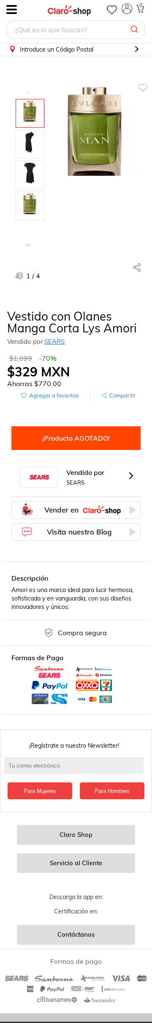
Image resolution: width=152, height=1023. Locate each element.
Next (28, 238)
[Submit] (135, 29)
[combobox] (75, 30)
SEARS (54, 341)
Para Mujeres (40, 791)
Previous (28, 86)
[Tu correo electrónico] (76, 769)
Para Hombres (112, 791)
